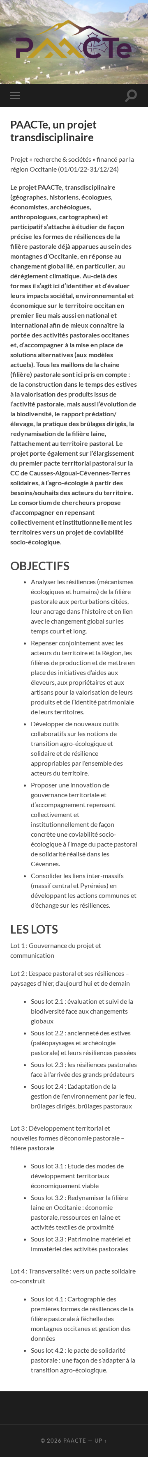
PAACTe (74, 1440)
